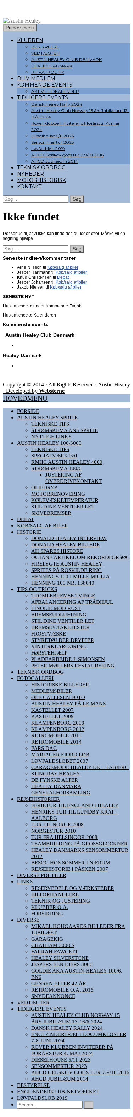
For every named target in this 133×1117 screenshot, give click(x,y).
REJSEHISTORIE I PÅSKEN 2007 (69, 869)
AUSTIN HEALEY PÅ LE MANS (68, 704)
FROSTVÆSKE (48, 634)
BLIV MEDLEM (36, 78)
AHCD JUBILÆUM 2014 (59, 1079)
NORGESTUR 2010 (53, 831)
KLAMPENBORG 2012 (57, 729)
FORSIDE (28, 411)
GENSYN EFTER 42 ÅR (58, 983)
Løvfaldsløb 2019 (48, 148)
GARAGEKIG (47, 939)
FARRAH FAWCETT (54, 952)
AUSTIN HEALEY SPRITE (47, 417)
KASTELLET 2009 (52, 716)
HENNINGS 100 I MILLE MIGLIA (70, 576)
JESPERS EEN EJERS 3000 (62, 964)
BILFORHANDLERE (55, 894)
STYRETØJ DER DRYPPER (62, 640)
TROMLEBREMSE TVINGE (63, 595)
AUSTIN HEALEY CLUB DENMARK (66, 59)
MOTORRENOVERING (58, 494)
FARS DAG (44, 748)
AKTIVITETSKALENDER (55, 91)
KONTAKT (29, 186)
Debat (63, 277)
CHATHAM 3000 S (52, 945)
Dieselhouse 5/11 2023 (52, 135)
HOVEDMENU (25, 398)
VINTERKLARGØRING (58, 646)
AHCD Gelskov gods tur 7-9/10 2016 (67, 155)
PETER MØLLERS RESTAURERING (73, 665)
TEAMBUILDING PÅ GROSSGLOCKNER (79, 843)
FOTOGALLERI (35, 678)
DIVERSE (28, 920)
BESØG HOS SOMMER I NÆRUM (70, 862)
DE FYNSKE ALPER (54, 780)
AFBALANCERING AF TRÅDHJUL (72, 602)
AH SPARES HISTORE (57, 551)
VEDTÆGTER (45, 53)
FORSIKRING (47, 913)
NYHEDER (30, 174)
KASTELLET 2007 (52, 710)
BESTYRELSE (45, 46)
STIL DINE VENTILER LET (62, 506)
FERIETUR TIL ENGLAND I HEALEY (75, 805)
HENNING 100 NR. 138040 (62, 583)
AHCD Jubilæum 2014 (54, 161)
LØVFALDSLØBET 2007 (59, 761)
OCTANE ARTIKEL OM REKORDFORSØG (80, 557)
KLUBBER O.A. (49, 907)
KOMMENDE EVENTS (44, 85)
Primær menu (20, 27)
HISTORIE (29, 532)
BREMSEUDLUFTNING (59, 614)
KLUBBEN (30, 40)
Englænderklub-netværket (58, 1091)
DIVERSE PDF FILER (41, 875)
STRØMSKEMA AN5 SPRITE (64, 430)
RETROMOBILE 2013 (56, 735)
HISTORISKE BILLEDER (60, 684)
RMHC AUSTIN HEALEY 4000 (66, 462)
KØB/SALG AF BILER (42, 525)
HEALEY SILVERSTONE (60, 958)
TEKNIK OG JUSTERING (60, 901)
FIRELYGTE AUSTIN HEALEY (66, 564)
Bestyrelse (33, 1085)
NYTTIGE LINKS (51, 436)
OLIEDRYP (44, 487)
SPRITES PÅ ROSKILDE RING (66, 570)
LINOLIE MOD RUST (56, 608)
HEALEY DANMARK (51, 66)
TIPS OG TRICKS (37, 589)
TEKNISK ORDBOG (41, 167)
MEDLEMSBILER (51, 691)
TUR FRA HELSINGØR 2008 (64, 837)
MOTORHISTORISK (41, 180)
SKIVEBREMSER (51, 513)
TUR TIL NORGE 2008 (57, 824)
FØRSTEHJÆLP (49, 653)
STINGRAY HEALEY (55, 773)
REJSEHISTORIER (38, 799)
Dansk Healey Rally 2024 (56, 104)
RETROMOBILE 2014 (56, 742)
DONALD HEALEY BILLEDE (65, 545)
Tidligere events (41, 1009)
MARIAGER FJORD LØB (60, 754)
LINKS (25, 882)
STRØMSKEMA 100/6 (56, 468)
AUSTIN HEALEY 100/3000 (49, 443)
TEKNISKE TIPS (50, 424)
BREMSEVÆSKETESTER (60, 627)
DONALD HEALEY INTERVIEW (69, 538)
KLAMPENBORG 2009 (57, 723)
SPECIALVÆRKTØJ (54, 456)
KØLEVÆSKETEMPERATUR (64, 500)
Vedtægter (33, 1002)
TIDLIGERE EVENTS (42, 97)
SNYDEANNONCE (53, 996)
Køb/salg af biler (62, 267)
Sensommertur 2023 (52, 142)
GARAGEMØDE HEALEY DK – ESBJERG (80, 767)
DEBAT (25, 519)
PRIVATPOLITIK (47, 72)
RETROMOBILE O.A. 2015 (62, 990)
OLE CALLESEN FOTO (58, 697)
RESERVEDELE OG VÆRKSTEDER (72, 888)
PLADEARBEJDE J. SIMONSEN (68, 659)
